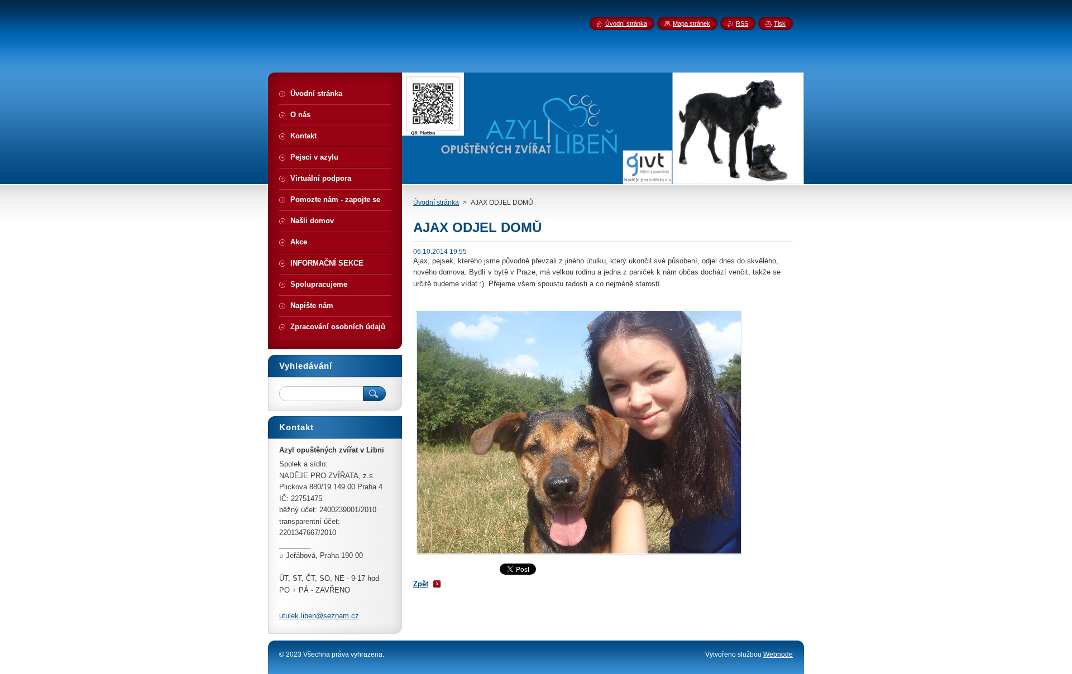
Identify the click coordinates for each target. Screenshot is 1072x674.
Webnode (778, 654)
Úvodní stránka (436, 202)
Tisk (780, 23)
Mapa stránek (691, 23)
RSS (742, 23)
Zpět (420, 584)
